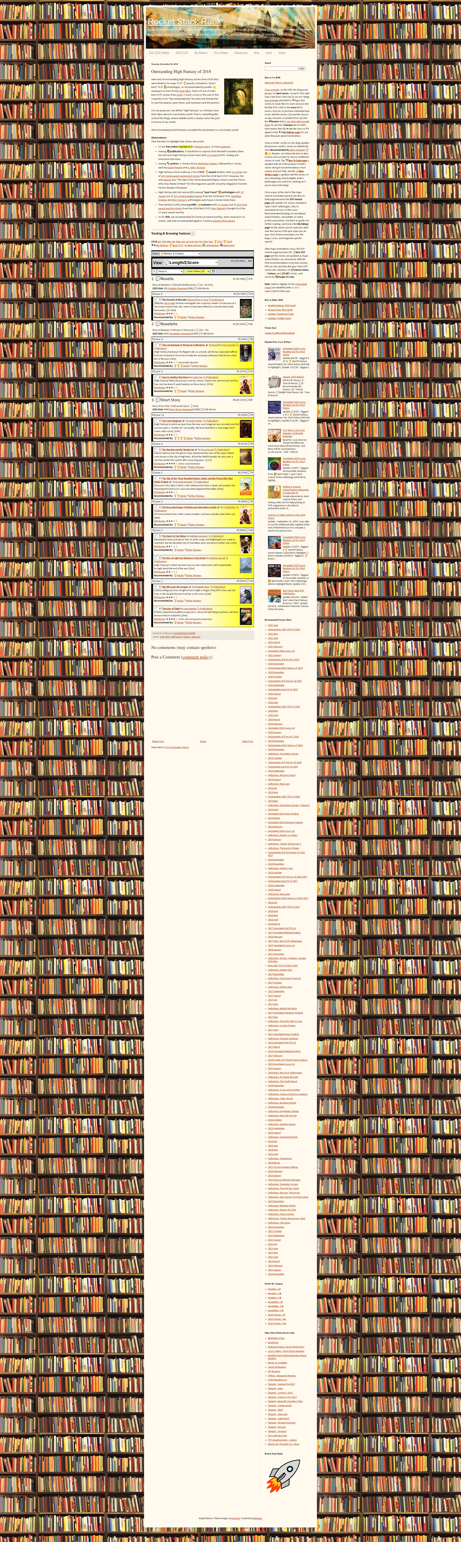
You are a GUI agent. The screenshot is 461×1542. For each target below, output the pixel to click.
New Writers (221, 52)
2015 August (274, 1240)
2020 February (275, 724)
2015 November (276, 1227)
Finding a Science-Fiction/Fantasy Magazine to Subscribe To (296, 490)
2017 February (275, 1055)
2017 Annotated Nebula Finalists (284, 932)
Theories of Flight (171, 609)
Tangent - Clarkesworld (280, 1405)
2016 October (275, 1120)
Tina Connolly (229, 345)
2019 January (274, 839)
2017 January (274, 1068)
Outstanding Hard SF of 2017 (283, 881)
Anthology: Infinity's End (280, 868)
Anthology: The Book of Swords (284, 978)
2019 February (275, 827)
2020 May (273, 711)
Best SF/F (178, 245)
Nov (206, 241)
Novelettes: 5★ (276, 1310)
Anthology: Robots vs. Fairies (282, 835)
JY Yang (204, 300)
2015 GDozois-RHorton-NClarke (284, 1180)
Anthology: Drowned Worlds (283, 1137)
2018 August (274, 890)
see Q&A (185, 91)
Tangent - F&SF (275, 1410)
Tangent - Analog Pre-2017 (281, 1384)
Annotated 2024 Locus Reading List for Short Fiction (294, 405)
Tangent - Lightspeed (278, 1418)
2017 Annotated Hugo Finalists (283, 1034)
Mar (169, 241)
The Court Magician (172, 421)
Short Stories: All (276, 1315)
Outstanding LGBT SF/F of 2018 (284, 796)
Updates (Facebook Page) (281, 314)
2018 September (276, 885)
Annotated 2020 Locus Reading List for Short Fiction (294, 461)
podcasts (225, 146)
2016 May (273, 1150)
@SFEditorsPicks (276, 1338)
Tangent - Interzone (278, 1414)
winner (167, 179)
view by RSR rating (223, 221)
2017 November (276, 974)
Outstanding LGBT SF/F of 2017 (284, 907)
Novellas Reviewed (177, 288)
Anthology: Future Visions (281, 1214)
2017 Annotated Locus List (281, 945)
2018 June (273, 911)
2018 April (273, 920)
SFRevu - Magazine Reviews (282, 1376)
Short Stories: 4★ (277, 1319)
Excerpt (192, 300)
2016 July (272, 1141)
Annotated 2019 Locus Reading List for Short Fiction (294, 568)
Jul (187, 241)
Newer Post (158, 741)
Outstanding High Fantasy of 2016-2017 (288, 898)
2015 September (276, 1235)
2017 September (276, 991)
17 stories (223, 204)
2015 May (273, 1253)
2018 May (273, 915)
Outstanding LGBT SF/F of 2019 (284, 706)
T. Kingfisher (230, 507)
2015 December (276, 1201)
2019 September (276, 771)
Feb (164, 241)
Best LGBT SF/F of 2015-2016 (282, 965)
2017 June (273, 1004)
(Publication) (217, 300)
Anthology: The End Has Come (283, 1188)
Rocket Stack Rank (184, 21)
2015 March (274, 1261)
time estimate (272, 100)
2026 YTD (182, 52)
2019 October (275, 758)
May (178, 241)
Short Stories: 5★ (277, 1323)
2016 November (276, 1107)
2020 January (274, 732)
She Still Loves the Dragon (175, 587)
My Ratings (201, 52)
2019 (229, 241)
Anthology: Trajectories (280, 1158)
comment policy (196, 657)
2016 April (273, 1154)
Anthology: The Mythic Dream (283, 754)
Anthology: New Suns (279, 784)
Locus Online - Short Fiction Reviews (286, 1351)
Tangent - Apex (275, 1388)
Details (183, 317)
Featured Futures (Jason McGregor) (286, 1347)
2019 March (274, 818)
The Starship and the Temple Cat (178, 450)
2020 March (274, 719)
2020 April (273, 715)
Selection (196, 637)
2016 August (274, 1133)
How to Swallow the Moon (175, 377)
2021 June (273, 625)
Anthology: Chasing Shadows (283, 1038)
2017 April (273, 1030)
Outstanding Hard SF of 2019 (283, 689)
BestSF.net (273, 1342)
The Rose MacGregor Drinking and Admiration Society (189, 507)
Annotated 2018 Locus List (281, 831)
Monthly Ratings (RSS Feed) (282, 305)
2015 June (273, 1248)
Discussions (241, 52)
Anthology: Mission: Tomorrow (284, 1193)
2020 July (272, 698)
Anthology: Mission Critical (281, 775)
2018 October (275, 872)
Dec (211, 241)
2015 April (273, 1257)
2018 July (272, 902)
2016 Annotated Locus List (281, 1064)
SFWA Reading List (277, 1380)
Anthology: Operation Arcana (283, 1184)
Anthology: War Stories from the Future (288, 1197)
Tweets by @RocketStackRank (280, 333)
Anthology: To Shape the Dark (283, 1077)
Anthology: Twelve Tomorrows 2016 (286, 1218)
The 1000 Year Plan (277, 1435)
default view (202, 146)
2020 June (273, 702)
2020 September (276, 685)
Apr (174, 241)
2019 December (276, 741)
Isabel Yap (197, 377)
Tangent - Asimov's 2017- (280, 1393)
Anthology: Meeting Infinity (282, 1205)
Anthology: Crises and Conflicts (284, 1090)
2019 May (273, 801)
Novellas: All (274, 1289)
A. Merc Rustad (196, 167)
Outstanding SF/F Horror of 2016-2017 (287, 877)
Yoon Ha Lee (207, 450)
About (281, 52)
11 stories (237, 172)
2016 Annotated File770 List (282, 1043)
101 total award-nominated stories (180, 176)
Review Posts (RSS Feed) (280, 310)
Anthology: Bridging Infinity (282, 1103)
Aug (191, 241)
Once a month (272, 90)
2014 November (276, 1274)
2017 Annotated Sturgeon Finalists (285, 1013)
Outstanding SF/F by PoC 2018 (283, 737)
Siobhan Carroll (217, 558)
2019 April (273, 809)
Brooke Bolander (184, 482)
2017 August (274, 996)
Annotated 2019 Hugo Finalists (283, 814)
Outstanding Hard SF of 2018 (283, 767)
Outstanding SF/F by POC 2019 (283, 659)
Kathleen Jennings (199, 536)
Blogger (258, 1518)
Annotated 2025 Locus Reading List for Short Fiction (294, 351)
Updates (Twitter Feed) (279, 318)
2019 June (273, 792)
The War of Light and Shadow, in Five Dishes (184, 558)
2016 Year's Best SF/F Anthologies (285, 1073)
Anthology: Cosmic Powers (282, 1025)
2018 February (275, 937)
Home (203, 741)
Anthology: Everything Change (283, 1111)
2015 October (275, 1231)
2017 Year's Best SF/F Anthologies (293, 592)
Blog (256, 52)
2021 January (274, 655)
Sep (196, 241)
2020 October (275, 677)
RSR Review (159, 314)
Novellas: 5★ (275, 1298)
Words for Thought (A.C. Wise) (283, 1444)
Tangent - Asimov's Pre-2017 (282, 1397)
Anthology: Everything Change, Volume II (289, 805)
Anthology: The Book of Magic (283, 848)
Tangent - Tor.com (277, 1427)
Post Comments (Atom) (177, 747)
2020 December (276, 664)
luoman (236, 1518)
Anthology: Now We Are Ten (282, 1115)
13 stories (212, 155)
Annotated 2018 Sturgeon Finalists (285, 822)
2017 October (275, 983)
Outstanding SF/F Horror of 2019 (285, 681)
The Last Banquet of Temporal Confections (183, 345)
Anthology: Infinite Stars (280, 970)
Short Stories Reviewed (181, 409)
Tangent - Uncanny (277, 1431)
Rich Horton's (179, 200)
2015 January (274, 1270)
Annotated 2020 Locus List (281, 651)
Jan (159, 241)
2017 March (274, 1047)
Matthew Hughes (207, 163)
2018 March (274, 924)
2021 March (274, 642)
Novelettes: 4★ (276, 1306)
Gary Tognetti (218, 208)
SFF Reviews (274, 1371)
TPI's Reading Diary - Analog (282, 1440)
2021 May (273, 634)
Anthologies (212, 245)
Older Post (247, 741)
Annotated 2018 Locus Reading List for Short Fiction (294, 540)
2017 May (273, 1017)
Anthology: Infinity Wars (280, 987)
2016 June (273, 1146)
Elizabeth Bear (202, 587)
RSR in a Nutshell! (284, 83)
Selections (229, 245)
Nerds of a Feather (277, 1363)
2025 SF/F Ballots (159, 52)
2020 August (274, 694)
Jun (183, 241)
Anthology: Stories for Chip (282, 1210)
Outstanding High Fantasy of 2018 (285, 745)
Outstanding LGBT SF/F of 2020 (284, 629)
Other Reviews (197, 317)
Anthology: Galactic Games (282, 1124)
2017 (220, 241)
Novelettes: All (275, 1302)
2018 (179, 94)
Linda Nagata (189, 609)
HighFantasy (176, 637)
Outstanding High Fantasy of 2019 (285, 668)
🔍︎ (210, 300)
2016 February (275, 1171)
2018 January (274, 950)
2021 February (275, 646)
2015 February (275, 1265)
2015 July (272, 1244)
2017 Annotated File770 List (282, 928)
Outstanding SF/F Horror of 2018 (285, 762)
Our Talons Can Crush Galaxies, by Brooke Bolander (294, 433)
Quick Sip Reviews (277, 1367)
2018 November (276, 864)
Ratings (187, 637)
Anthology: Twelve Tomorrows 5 (284, 844)
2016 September (276, 1128)
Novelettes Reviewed (180, 334)
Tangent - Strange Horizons (282, 1423)
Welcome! (270, 83)
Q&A (269, 52)
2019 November (276, 749)
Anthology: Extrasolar (279, 894)
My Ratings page (291, 132)
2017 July (272, 1000)
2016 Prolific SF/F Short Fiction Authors (288, 1060)
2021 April (273, 638)
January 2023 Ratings (293, 377)
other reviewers (298, 150)
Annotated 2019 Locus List (281, 728)
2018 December (276, 860)
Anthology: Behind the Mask (282, 1008)
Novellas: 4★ (275, 1293)
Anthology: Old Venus (279, 1223)
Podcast (214, 345)
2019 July (272, 788)
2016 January (274, 1175)
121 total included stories (188, 196)
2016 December (276, 1085)
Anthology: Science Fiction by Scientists (288, 1094)
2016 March (274, 1163)
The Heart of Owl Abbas (174, 536)
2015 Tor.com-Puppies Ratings (283, 1167)
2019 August (274, 779)
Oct (201, 241)
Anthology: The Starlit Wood (282, 1081)
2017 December (276, 954)
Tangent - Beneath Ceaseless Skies (285, 1401)
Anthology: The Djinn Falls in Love (285, 1021)
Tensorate (169, 303)
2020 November (276, 672)
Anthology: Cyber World (280, 1098)
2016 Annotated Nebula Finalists (284, 1051)
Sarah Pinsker (174, 167)
